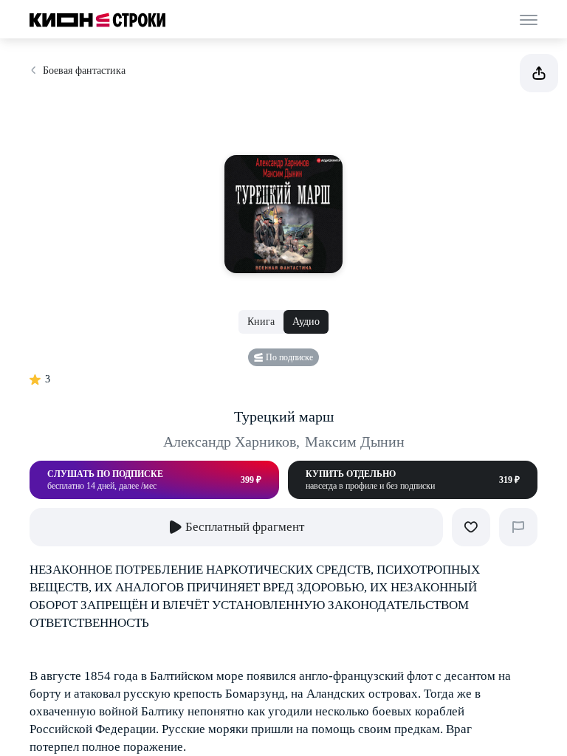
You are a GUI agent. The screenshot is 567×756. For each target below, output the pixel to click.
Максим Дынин (355, 441)
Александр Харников (231, 441)
